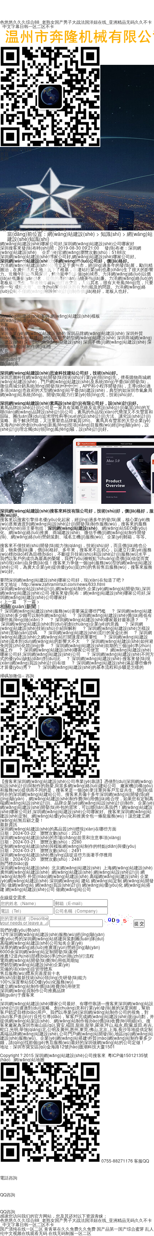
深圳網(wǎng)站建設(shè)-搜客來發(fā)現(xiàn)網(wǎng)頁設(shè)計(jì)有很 (75, 660)
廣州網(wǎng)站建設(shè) (24, 872)
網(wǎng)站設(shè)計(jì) (116, 872)
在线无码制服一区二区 (69, 1233)
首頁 (4, 154)
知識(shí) (8, 354)
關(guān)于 (10, 359)
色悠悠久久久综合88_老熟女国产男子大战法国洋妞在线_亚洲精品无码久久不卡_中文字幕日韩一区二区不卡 (76, 24)
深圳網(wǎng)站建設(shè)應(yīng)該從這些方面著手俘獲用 (56, 854)
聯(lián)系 (9, 363)
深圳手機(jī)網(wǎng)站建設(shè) (114, 342)
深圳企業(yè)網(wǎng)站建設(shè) (33, 333)
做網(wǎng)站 (21, 885)
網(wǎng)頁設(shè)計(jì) (58, 885)
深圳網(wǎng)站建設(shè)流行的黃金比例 (88, 632)
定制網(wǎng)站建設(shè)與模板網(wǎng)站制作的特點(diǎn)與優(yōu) (68, 846)
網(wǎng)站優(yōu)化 (102, 885)
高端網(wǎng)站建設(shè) (114, 876)
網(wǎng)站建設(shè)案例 (24, 316)
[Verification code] (118, 919)
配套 (4, 350)
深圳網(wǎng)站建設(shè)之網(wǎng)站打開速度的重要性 (76, 634)
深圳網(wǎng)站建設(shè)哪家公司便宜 (61, 649)
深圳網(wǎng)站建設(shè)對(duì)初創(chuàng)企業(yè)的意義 (60, 624)
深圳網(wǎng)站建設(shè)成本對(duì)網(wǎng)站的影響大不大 (74, 638)
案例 (4, 158)
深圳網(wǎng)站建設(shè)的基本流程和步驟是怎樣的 (93, 667)
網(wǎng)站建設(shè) (72, 872)
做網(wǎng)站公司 (73, 889)
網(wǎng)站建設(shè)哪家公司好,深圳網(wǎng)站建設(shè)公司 (75, 651)
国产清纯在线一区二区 (21, 1229)
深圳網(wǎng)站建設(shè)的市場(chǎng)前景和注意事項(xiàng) (60, 837)
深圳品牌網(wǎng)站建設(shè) (96, 333)
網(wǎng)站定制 (106, 880)
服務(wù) (8, 329)
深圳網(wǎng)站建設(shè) (24, 867)
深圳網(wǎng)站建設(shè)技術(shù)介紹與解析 (71, 626)
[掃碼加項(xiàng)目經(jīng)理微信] (50, 145)
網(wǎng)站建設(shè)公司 (30, 889)
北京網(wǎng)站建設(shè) (76, 867)
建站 (85, 880)
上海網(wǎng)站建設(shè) (128, 867)
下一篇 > (31, 601)
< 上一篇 (8, 601)
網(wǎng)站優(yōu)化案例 (24, 320)
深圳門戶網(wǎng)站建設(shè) (53, 342)
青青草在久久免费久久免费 (70, 1229)
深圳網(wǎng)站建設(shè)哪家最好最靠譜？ (97, 619)
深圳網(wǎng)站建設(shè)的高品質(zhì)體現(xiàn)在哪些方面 (58, 828)
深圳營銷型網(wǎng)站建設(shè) (84, 337)
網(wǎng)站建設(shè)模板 (75, 316)
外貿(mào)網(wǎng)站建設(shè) (58, 876)
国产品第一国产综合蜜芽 (120, 1229)
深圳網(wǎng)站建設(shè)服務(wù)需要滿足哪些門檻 (55, 611)
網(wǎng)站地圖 (29, 1059)
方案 (4, 324)
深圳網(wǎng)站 (64, 880)
